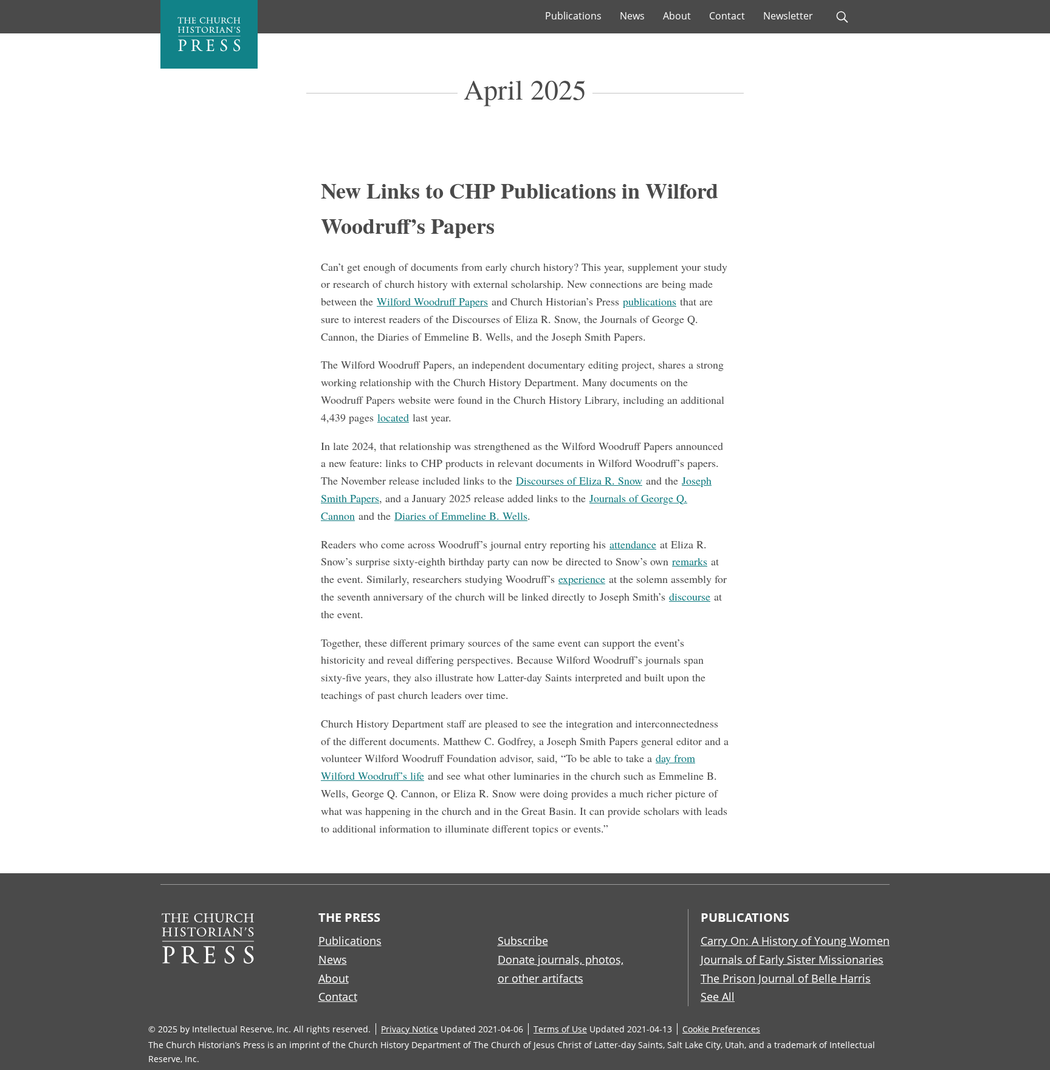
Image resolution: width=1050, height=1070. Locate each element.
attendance (632, 544)
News (632, 15)
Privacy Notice (409, 1029)
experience (581, 578)
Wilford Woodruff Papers (432, 301)
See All (718, 996)
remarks (689, 561)
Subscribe (523, 940)
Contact (727, 15)
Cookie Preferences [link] (721, 1029)
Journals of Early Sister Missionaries (792, 959)
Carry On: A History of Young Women (795, 940)
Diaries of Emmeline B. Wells (460, 515)
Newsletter (788, 15)
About (677, 15)
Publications (573, 15)
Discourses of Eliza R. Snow (579, 480)
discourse (689, 596)
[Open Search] (842, 17)
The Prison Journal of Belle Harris (786, 978)
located (393, 417)
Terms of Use (560, 1029)
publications (649, 301)
